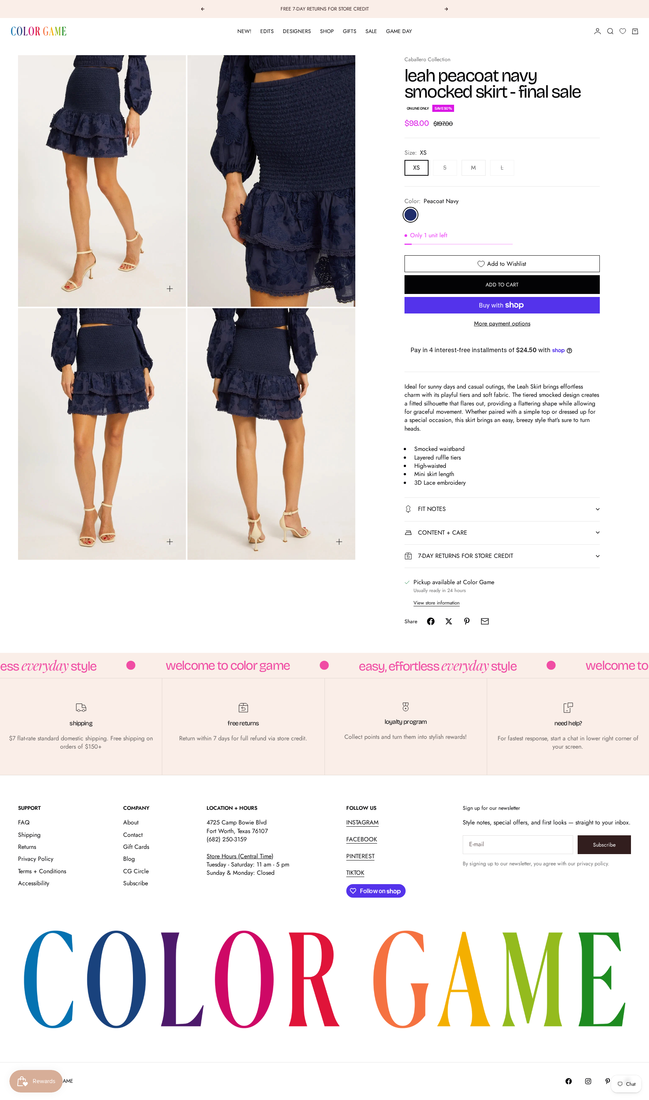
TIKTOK (355, 872)
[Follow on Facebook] (568, 1081)
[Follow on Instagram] (588, 1081)
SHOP (327, 31)
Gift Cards (136, 846)
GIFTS (349, 31)
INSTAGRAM (362, 822)
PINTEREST (360, 856)
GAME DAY (399, 31)
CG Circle (136, 871)
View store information (437, 602)
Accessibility (33, 883)
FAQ (24, 822)
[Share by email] (484, 621)
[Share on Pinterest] (466, 621)
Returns (27, 846)
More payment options (502, 323)
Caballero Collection (427, 59)
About (131, 822)
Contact (133, 834)
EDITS (267, 31)
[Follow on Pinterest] (607, 1081)
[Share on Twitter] (448, 621)
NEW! (244, 31)
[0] (623, 31)
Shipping (29, 834)
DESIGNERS (297, 31)
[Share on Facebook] (430, 621)
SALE (371, 31)
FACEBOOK (361, 839)
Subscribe (135, 883)
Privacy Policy (35, 858)
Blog (129, 858)
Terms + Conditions (42, 871)
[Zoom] (169, 288)
